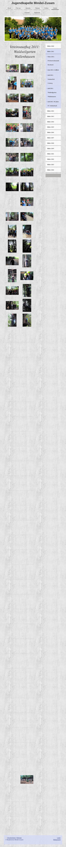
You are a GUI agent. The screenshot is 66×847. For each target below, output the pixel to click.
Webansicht (56, 840)
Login (58, 838)
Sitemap (19, 838)
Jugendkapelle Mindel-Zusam (33, 3)
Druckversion (11, 838)
